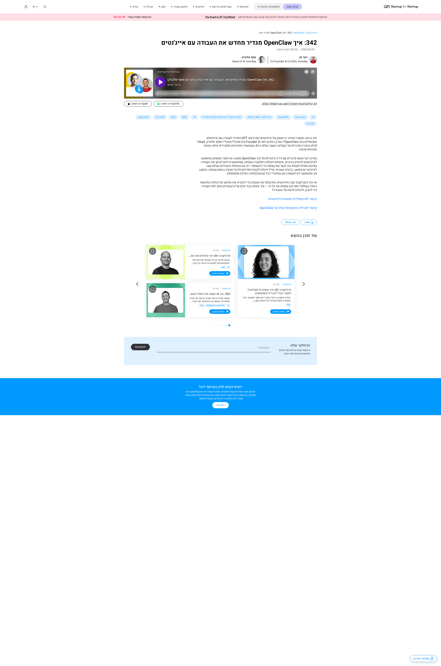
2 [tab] (226, 325)
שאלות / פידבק (421, 658)
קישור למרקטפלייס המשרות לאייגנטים (293, 199)
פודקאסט (299, 33)
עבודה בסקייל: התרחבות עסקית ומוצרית (221, 117)
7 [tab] (212, 325)
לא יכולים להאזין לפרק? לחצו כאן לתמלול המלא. (289, 104)
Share (288, 222)
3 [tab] (223, 325)
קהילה (149, 7)
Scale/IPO (283, 117)
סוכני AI (310, 123)
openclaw (143, 117)
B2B (184, 117)
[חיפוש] (45, 7)
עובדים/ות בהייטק (222, 7)
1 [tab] (229, 325)
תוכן (163, 7)
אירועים (200, 7)
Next (137, 284)
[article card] (266, 262)
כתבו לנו (221, 405)
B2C (173, 117)
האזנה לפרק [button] (279, 311)
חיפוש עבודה (180, 7)
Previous (304, 284)
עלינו (135, 7)
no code (160, 117)
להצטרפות (140, 347)
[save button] (244, 251)
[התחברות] (26, 7)
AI (313, 117)
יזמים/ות (244, 7)
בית (315, 33)
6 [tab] (215, 325)
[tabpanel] (220, 281)
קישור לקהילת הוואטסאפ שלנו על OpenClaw (288, 208)
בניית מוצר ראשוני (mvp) (259, 117)
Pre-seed (300, 117)
